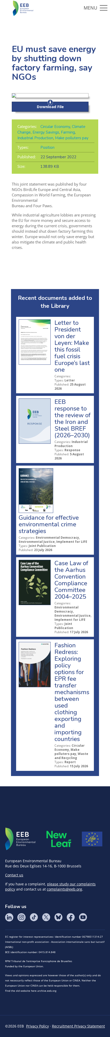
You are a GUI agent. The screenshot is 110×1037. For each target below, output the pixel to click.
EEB (20, 839)
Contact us (14, 875)
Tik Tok (34, 917)
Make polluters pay (72, 138)
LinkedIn (9, 917)
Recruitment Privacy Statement (78, 1026)
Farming (68, 132)
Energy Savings (45, 132)
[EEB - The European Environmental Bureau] (23, 7)
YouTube (83, 917)
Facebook (71, 917)
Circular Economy (55, 126)
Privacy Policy (37, 1026)
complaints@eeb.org (64, 889)
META (59, 839)
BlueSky (58, 917)
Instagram (21, 917)
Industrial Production (35, 138)
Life (92, 839)
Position (47, 147)
